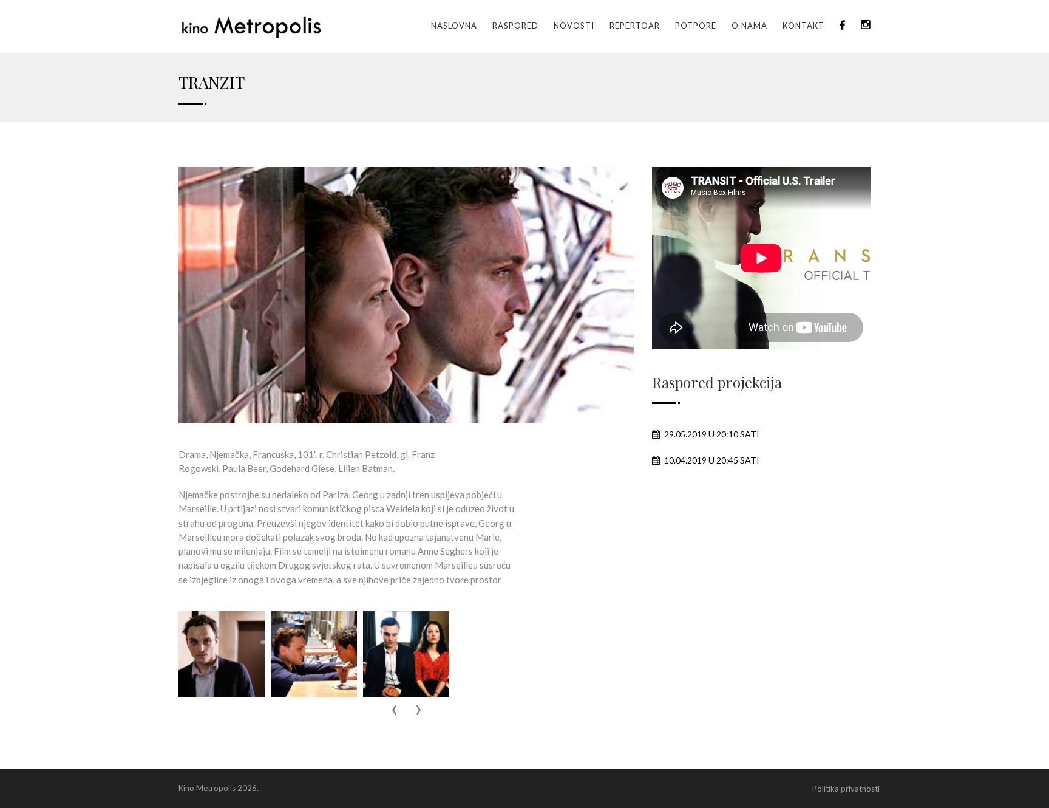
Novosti (574, 25)
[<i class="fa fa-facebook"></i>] (843, 25)
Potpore (695, 25)
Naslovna (454, 25)
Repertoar (634, 25)
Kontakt (803, 25)
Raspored (515, 25)
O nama (749, 25)
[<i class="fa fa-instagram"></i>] (866, 25)
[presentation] (394, 710)
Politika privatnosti (846, 788)
